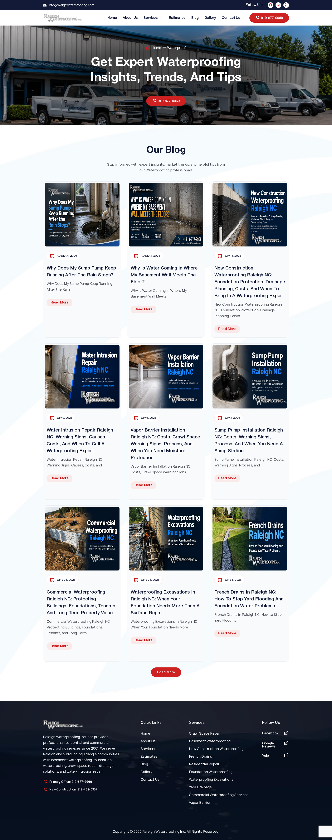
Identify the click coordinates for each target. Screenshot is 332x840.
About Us (130, 17)
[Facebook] (270, 5)
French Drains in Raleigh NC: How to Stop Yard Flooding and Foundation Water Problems (249, 599)
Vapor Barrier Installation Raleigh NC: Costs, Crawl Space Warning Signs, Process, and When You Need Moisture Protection (165, 444)
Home (112, 17)
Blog (195, 17)
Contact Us (231, 17)
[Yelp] (286, 5)
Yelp (265, 755)
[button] (166, 672)
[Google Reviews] (286, 743)
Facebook (270, 733)
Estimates (177, 17)
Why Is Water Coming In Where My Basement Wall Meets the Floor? (164, 275)
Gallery (210, 17)
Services (151, 17)
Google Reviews (269, 745)
